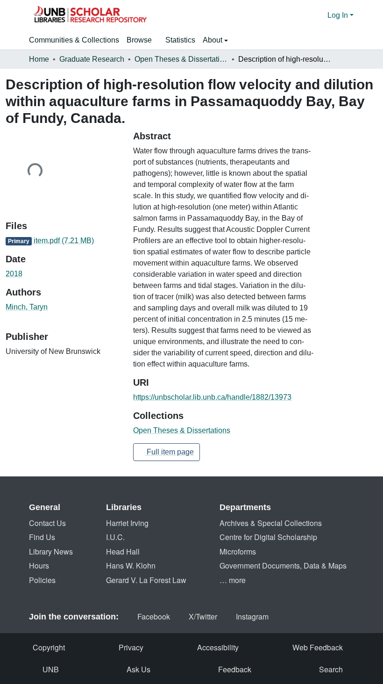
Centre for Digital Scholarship (268, 537)
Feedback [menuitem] (234, 669)
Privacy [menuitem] (131, 647)
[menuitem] (142, 40)
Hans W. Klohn (131, 565)
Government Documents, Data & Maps (283, 565)
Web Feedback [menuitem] (317, 647)
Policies (42, 580)
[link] (64, 240)
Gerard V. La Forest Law (146, 580)
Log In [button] (338, 15)
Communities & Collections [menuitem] (74, 40)
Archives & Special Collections (271, 523)
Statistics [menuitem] (180, 40)
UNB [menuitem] (51, 669)
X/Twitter (203, 616)
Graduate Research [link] (91, 59)
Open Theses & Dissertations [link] (181, 59)
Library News (51, 551)
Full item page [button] (169, 452)
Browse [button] (139, 40)
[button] (89, 15)
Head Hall (123, 551)
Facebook (153, 616)
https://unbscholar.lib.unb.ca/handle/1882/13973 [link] (212, 397)
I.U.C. (115, 537)
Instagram (252, 616)
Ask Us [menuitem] (138, 669)
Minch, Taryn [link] (27, 307)
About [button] (213, 40)
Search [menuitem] (331, 669)
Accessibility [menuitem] (218, 647)
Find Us (42, 537)
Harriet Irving (127, 523)
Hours (39, 565)
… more (233, 580)
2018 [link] (14, 274)
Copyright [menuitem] (49, 647)
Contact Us (47, 523)
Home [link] (39, 59)
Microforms (238, 551)
